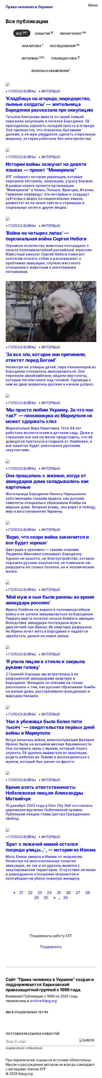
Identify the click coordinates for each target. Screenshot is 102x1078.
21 (21, 892)
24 (49, 892)
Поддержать (51, 947)
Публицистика (65, 58)
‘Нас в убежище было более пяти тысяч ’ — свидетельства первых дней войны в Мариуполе (50, 727)
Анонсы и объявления (50, 70)
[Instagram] (36, 1022)
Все (22, 33)
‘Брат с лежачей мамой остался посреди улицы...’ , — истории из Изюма (51, 847)
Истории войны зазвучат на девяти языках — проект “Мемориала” (46, 167)
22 (30, 892)
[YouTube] (46, 1022)
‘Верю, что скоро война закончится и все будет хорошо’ (47, 540)
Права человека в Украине (29, 7)
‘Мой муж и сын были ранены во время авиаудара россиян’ (50, 600)
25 (59, 892)
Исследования (64, 45)
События (44, 33)
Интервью (33, 58)
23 (40, 892)
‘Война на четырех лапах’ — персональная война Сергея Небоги (46, 236)
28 (87, 892)
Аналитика (32, 45)
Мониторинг (73, 33)
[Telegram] (27, 1022)
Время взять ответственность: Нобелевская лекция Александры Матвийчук (44, 793)
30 (46, 897)
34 (65, 897)
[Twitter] (17, 1022)
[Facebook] (8, 1022)
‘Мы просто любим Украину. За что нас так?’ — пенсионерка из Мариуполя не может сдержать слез (50, 415)
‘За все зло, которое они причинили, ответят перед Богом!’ (46, 357)
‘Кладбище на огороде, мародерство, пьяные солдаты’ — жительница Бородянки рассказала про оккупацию (49, 104)
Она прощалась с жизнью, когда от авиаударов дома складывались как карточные (47, 481)
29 (36, 897)
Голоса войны (22, 91)
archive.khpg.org (43, 1001)
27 (78, 892)
